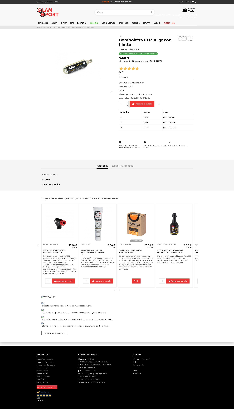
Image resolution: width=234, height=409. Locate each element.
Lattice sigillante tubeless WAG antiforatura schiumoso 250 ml (170, 252)
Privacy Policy (42, 382)
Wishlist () (185, 2)
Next (196, 246)
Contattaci (41, 379)
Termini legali (42, 368)
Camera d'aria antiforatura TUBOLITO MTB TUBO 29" (130, 252)
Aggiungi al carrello (144, 104)
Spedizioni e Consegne (46, 365)
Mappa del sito (42, 374)
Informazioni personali (141, 359)
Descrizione (102, 166)
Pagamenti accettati (45, 362)
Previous (38, 246)
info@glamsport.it (87, 368)
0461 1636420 (85, 364)
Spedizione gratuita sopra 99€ (47, 2)
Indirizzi (135, 368)
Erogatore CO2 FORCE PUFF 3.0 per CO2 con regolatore (54, 252)
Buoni (134, 371)
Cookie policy (42, 371)
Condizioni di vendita (45, 359)
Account (136, 354)
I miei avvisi (136, 374)
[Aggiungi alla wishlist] (159, 104)
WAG (120, 36)
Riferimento (124, 49)
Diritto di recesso (43, 376)
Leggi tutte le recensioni (54, 333)
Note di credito (138, 365)
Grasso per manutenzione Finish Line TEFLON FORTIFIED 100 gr (93, 253)
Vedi (136, 281)
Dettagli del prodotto (122, 166)
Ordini (134, 362)
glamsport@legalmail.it (97, 374)
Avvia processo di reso (47, 387)
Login (195, 2)
